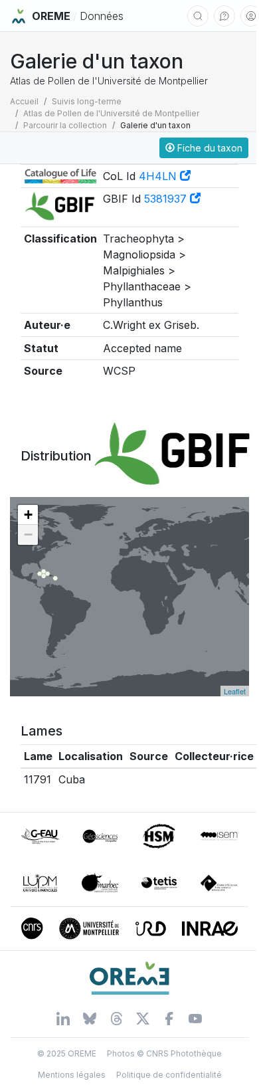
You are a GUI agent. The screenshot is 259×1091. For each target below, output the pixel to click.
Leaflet (235, 691)
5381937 (167, 198)
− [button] (28, 534)
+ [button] (28, 514)
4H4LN (159, 176)
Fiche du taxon (208, 147)
